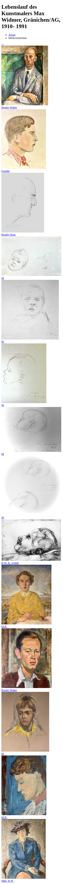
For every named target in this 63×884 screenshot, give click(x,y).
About (11, 34)
